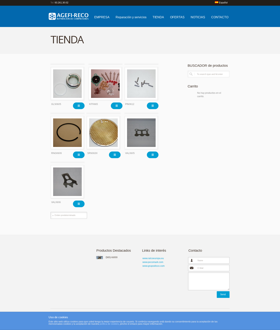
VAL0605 (130, 153)
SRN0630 (92, 153)
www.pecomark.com (152, 262)
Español (223, 2)
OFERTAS (177, 17)
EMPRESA (102, 17)
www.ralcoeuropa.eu (153, 258)
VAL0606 (56, 202)
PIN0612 (129, 104)
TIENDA (158, 17)
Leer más (79, 105)
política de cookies (109, 324)
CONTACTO (219, 17)
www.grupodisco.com (153, 266)
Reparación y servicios (131, 17)
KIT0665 (93, 104)
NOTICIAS (198, 17)
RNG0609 (56, 153)
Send (223, 294)
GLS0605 (56, 104)
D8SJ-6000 (112, 257)
